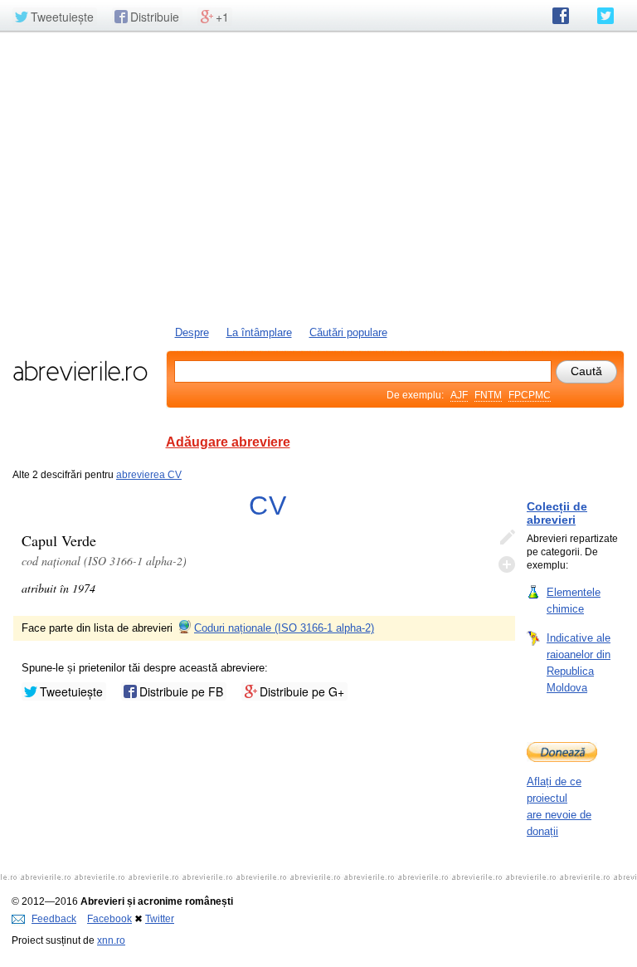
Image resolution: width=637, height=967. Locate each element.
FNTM (488, 395)
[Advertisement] (318, 177)
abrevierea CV (149, 475)
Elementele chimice (574, 600)
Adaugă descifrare (506, 564)
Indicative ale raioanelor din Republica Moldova (578, 663)
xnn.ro (111, 940)
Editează (506, 538)
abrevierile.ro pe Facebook (560, 15)
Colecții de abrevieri (557, 513)
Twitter (159, 919)
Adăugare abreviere (228, 442)
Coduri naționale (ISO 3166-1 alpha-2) (284, 628)
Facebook (109, 919)
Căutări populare (348, 332)
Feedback (54, 919)
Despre (192, 332)
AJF (459, 395)
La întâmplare (259, 332)
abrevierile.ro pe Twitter (605, 15)
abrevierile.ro (80, 371)
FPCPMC (529, 395)
